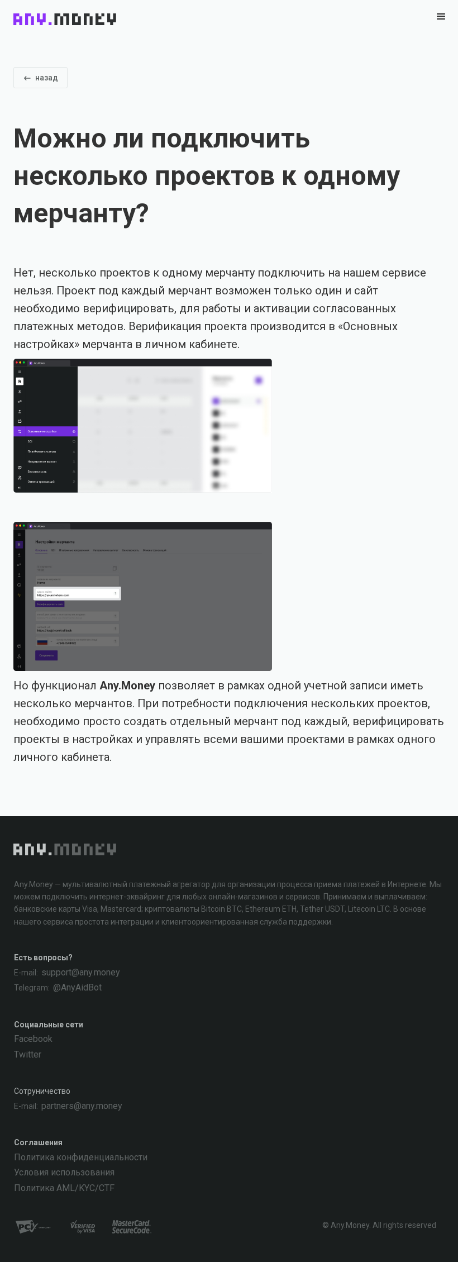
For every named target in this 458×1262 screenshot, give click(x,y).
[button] (441, 19)
